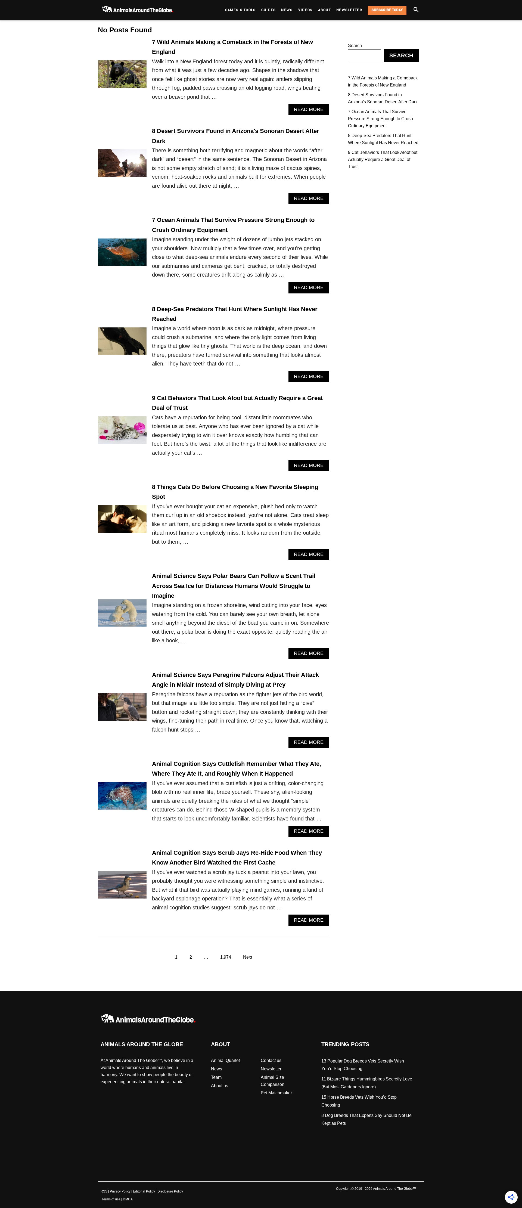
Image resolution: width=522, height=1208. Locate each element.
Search (355, 45)
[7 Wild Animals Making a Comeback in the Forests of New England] (122, 76)
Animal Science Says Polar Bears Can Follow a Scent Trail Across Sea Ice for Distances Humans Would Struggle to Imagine (233, 585)
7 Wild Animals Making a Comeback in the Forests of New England (383, 81)
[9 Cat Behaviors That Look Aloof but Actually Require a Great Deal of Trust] (122, 432)
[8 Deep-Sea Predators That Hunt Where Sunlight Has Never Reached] (122, 343)
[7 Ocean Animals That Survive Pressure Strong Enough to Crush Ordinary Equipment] (122, 254)
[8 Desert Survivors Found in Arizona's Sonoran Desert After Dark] (122, 165)
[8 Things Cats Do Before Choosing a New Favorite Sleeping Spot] (122, 521)
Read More (311, 110)
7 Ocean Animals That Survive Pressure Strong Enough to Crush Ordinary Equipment (380, 118)
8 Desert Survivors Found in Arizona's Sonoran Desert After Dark (383, 98)
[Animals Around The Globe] (147, 10)
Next (247, 957)
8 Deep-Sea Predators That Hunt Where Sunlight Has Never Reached (383, 139)
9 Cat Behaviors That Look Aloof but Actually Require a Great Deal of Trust (382, 159)
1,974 (225, 957)
